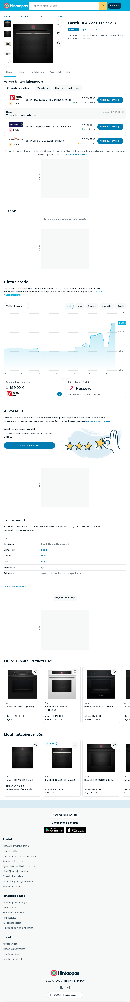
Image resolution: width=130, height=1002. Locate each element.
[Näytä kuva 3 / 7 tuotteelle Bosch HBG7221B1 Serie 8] (7, 44)
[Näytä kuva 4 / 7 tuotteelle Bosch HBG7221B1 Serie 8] (7, 54)
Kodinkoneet (33, 17)
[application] (65, 343)
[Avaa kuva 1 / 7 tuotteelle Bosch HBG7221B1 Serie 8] (33, 43)
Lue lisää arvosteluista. (97, 420)
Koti (6, 17)
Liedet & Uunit (50, 17)
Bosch (44, 549)
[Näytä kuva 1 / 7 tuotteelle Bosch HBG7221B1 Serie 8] (7, 24)
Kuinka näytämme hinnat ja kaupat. (73, 154)
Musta (44, 561)
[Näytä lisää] (6, 100)
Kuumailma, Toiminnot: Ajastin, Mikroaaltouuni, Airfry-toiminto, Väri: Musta (96, 37)
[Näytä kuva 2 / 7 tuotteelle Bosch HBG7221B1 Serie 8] (7, 34)
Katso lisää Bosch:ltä (15, 586)
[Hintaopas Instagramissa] (68, 987)
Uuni (62, 17)
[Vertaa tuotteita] (58, 42)
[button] (7, 63)
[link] (22, 694)
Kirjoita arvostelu (90, 29)
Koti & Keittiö (17, 17)
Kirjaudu (114, 5)
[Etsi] (103, 6)
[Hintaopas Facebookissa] (62, 987)
